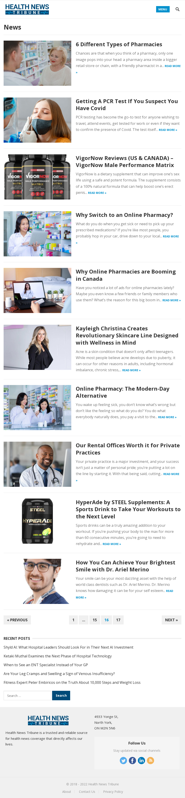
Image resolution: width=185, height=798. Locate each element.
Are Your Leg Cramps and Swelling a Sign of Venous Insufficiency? (59, 673)
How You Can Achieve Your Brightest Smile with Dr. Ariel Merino (125, 566)
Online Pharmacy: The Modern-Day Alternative (122, 392)
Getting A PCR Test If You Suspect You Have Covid (127, 104)
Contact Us (87, 791)
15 (95, 619)
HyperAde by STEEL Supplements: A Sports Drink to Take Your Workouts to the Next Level (128, 509)
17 (118, 619)
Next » (171, 619)
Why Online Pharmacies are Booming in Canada (126, 275)
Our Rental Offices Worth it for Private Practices (128, 448)
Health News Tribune (103, 784)
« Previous (17, 619)
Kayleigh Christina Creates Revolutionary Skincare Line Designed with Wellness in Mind (127, 335)
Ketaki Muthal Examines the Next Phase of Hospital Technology (58, 656)
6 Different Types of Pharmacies (119, 44)
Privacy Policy (113, 791)
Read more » (168, 130)
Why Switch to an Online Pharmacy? (124, 214)
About (66, 791)
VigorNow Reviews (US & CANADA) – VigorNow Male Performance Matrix (125, 161)
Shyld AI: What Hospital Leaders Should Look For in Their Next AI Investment (68, 647)
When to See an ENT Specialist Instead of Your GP (46, 664)
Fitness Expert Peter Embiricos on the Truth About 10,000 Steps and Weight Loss (72, 682)
